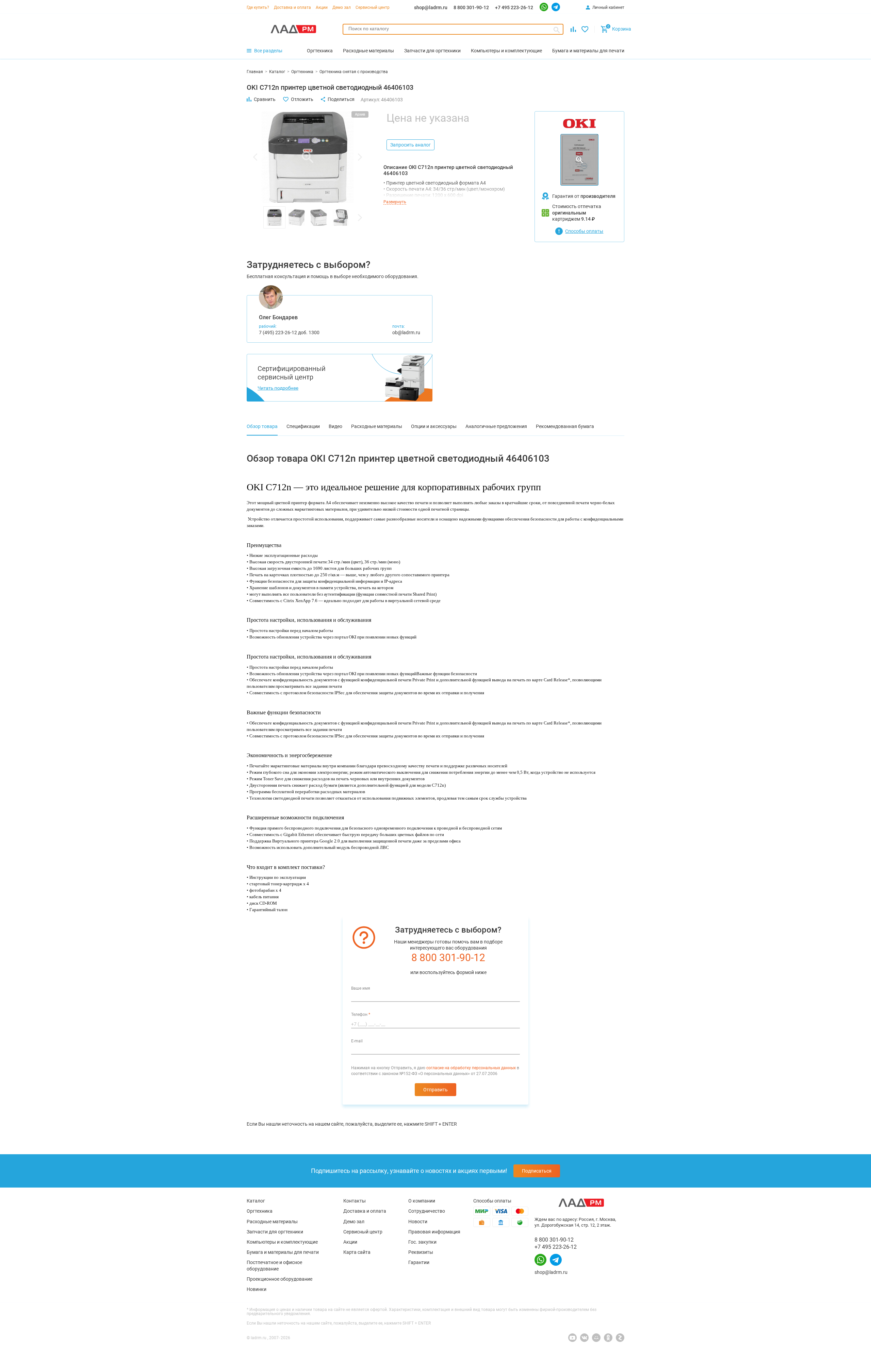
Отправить (435, 1089)
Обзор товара (262, 426)
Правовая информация (434, 1231)
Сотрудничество (426, 1211)
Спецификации (303, 426)
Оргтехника (260, 1211)
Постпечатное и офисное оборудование (274, 1265)
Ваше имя (360, 988)
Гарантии (418, 1262)
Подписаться (537, 1171)
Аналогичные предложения (496, 426)
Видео (335, 426)
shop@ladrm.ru (430, 7)
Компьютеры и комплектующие (282, 1242)
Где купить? (258, 7)
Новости (417, 1221)
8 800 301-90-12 (471, 7)
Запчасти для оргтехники (275, 1231)
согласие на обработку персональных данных (471, 1067)
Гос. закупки (422, 1242)
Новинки (256, 1289)
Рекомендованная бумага (565, 426)
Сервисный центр (373, 7)
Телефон (360, 1014)
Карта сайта (357, 1252)
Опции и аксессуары (434, 426)
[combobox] (453, 29)
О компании (421, 1201)
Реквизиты (420, 1252)
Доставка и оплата (292, 7)
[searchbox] (453, 28)
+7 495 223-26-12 (514, 7)
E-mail (357, 1041)
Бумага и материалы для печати (283, 1252)
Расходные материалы (376, 426)
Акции (322, 7)
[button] (255, 157)
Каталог (256, 1201)
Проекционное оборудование (279, 1279)
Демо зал (341, 7)
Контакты (354, 1201)
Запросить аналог (410, 145)
